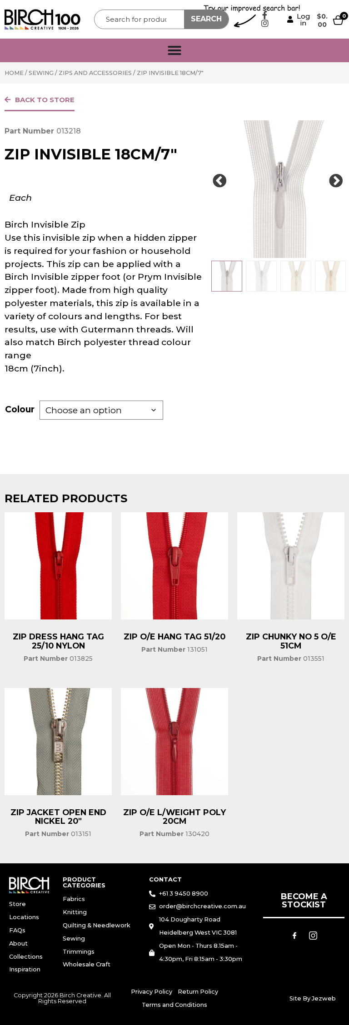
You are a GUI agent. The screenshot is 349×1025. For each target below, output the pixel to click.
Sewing (41, 72)
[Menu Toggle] (174, 50)
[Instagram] (265, 23)
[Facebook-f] (265, 15)
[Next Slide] (336, 181)
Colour (20, 409)
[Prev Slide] (220, 181)
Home (14, 72)
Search (206, 19)
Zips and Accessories (95, 72)
